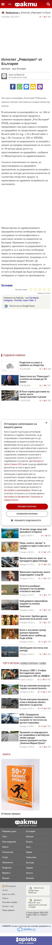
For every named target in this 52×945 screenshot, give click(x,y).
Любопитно (13, 13)
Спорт (5, 857)
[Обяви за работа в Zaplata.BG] (26, 940)
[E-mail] (33, 86)
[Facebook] (13, 86)
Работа (5, 898)
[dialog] (26, 472)
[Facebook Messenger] (26, 86)
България (6, 285)
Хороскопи (31, 857)
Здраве (29, 867)
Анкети (29, 873)
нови (43, 663)
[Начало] (26, 4)
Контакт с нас (8, 906)
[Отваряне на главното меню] (3, 4)
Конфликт (7, 867)
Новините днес (9, 831)
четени (14, 663)
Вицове (5, 878)
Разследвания (9, 841)
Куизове (30, 878)
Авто (28, 847)
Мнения (29, 836)
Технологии (7, 852)
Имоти (5, 847)
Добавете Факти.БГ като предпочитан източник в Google (37, 903)
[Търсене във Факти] (48, 4)
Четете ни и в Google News (22, 306)
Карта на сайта (8, 894)
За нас (5, 890)
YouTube (18, 300)
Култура (30, 862)
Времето (6, 873)
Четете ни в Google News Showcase (36, 890)
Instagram (8, 300)
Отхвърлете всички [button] (27, 513)
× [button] (46, 423)
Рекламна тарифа (9, 902)
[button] (26, 520)
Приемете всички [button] (27, 506)
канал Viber (28, 300)
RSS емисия (10, 886)
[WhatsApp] (19, 86)
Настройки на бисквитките (17, 496)
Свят (4, 836)
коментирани (29, 663)
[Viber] (40, 86)
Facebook (34, 298)
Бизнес (29, 841)
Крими (29, 852)
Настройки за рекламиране (17, 490)
